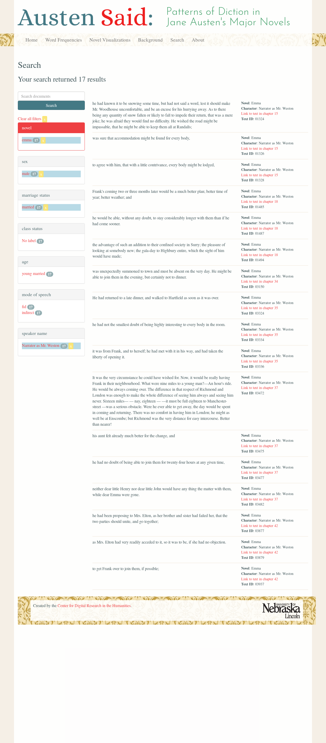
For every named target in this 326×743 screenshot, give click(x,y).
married (28, 206)
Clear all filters (32, 118)
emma (27, 139)
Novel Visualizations (109, 39)
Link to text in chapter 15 (259, 113)
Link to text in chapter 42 (259, 525)
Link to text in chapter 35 (259, 307)
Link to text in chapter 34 (259, 281)
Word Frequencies (63, 39)
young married (33, 273)
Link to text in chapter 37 (259, 387)
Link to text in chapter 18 (259, 201)
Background (150, 39)
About (198, 39)
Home (31, 39)
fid (24, 306)
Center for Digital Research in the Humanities (94, 605)
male (26, 173)
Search (177, 39)
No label (29, 240)
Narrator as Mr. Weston (40, 345)
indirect (28, 312)
